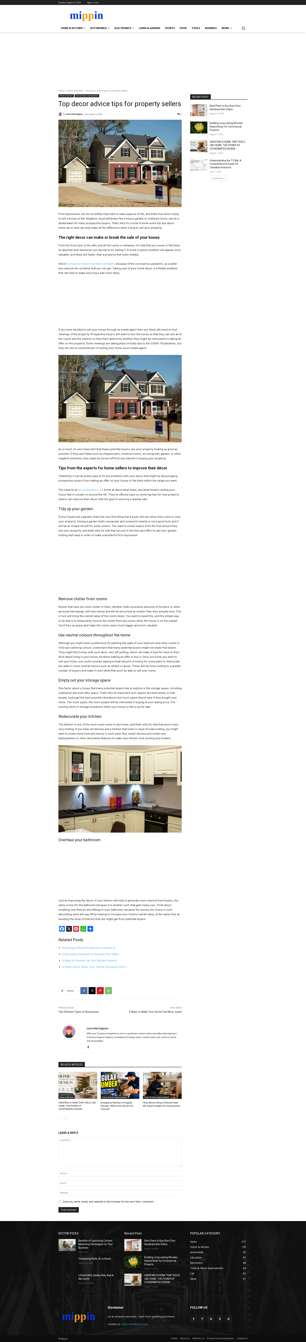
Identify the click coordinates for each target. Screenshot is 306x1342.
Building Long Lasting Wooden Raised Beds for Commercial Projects (226, 126)
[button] (243, 28)
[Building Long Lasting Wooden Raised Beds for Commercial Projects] (198, 127)
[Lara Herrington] (60, 114)
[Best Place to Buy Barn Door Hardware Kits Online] (198, 110)
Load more (217, 178)
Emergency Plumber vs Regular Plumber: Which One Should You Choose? (117, 1105)
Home (61, 90)
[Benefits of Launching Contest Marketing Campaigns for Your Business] (67, 1245)
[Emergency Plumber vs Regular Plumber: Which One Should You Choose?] (120, 1085)
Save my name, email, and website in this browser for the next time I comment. (108, 1201)
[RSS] (211, 1319)
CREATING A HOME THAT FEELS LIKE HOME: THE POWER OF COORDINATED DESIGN (77, 1105)
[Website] (228, 1319)
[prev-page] (60, 1117)
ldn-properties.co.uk (90, 489)
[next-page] (66, 1117)
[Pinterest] (100, 990)
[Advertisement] (153, 59)
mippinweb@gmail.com (134, 1324)
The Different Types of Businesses (78, 1011)
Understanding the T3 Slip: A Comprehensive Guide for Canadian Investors (225, 164)
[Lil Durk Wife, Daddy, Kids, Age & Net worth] (67, 1280)
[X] (92, 990)
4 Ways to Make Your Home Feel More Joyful (155, 1011)
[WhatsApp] (108, 990)
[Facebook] (83, 990)
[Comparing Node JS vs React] (67, 1263)
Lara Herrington (74, 114)
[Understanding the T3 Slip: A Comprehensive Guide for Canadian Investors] (198, 165)
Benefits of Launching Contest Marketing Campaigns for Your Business (95, 1244)
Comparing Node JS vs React (94, 1258)
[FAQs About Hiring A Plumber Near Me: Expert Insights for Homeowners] (162, 1085)
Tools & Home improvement (87, 95)
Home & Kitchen (75, 90)
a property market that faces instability (91, 263)
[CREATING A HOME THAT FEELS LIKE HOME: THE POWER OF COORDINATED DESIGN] (77, 1085)
